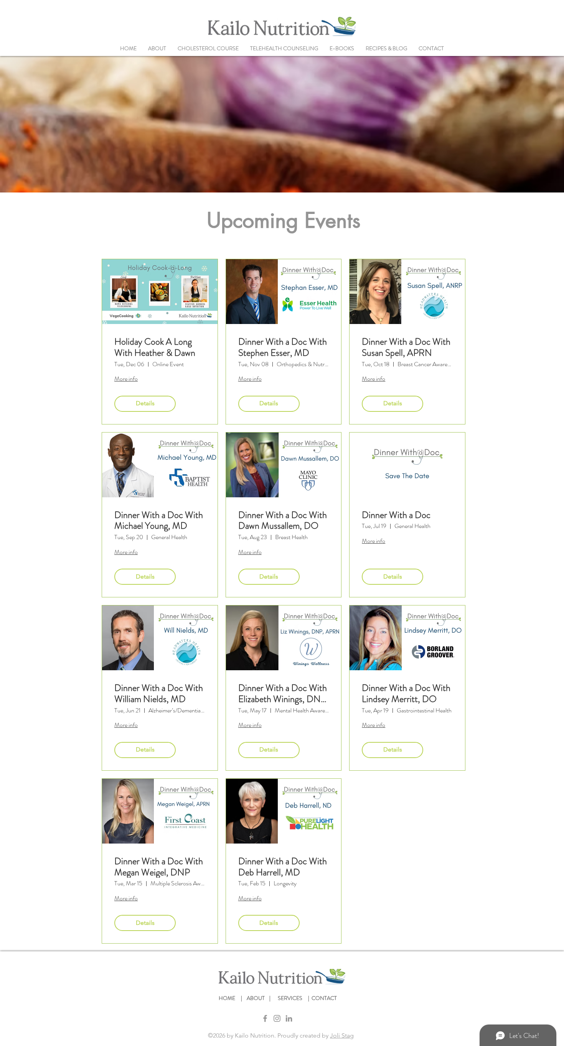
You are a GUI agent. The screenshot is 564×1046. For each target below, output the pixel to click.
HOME (228, 998)
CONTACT (324, 998)
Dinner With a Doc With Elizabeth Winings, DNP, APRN (283, 694)
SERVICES (292, 998)
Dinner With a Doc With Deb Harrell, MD (282, 867)
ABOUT (257, 998)
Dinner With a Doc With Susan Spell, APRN (406, 347)
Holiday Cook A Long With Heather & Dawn (154, 347)
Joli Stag (342, 1035)
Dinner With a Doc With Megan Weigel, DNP (158, 867)
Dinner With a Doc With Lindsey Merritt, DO (406, 694)
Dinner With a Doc (396, 515)
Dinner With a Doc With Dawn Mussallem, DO (282, 521)
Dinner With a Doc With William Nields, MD (158, 694)
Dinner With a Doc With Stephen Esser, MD (282, 347)
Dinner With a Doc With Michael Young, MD (158, 521)
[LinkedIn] (289, 1018)
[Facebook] (265, 1018)
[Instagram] (277, 1018)
